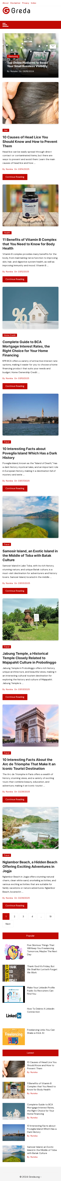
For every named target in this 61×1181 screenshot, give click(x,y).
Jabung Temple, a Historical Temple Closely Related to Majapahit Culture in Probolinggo (29, 657)
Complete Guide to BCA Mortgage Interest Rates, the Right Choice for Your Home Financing (26, 348)
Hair (6, 130)
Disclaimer (15, 3)
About (6, 3)
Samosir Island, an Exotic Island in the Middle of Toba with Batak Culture (30, 555)
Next (8, 923)
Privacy (25, 3)
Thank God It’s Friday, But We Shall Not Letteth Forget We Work (42, 969)
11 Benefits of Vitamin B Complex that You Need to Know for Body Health (30, 244)
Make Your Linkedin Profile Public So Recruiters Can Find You (41, 990)
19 (50, 916)
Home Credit (10, 335)
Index (33, 3)
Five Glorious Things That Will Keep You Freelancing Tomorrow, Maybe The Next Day (42, 950)
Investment (37, 56)
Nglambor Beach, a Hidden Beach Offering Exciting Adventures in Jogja (30, 866)
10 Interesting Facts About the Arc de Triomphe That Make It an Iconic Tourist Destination (29, 764)
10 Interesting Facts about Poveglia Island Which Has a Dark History (30, 453)
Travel (6, 442)
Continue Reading (14, 176)
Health (7, 232)
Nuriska (37, 71)
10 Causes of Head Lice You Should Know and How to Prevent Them (30, 141)
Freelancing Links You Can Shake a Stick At (41, 1031)
